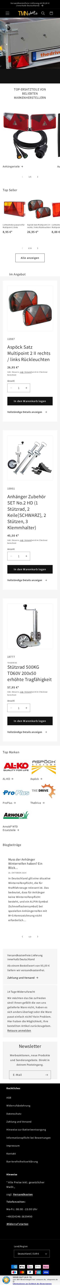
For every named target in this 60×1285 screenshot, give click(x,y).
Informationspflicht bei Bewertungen (28, 1137)
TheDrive (35, 803)
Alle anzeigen (30, 258)
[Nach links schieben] (22, 176)
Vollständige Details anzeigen (25, 412)
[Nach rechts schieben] (37, 176)
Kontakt (11, 1153)
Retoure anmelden (19, 1030)
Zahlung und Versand (21, 977)
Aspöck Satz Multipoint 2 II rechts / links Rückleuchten (39, 226)
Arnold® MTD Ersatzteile (10, 828)
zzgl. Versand (26, 372)
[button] (7, 13)
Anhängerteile (11, 166)
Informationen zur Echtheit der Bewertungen (32, 1284)
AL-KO (6, 779)
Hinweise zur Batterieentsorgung (26, 1129)
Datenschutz (13, 1113)
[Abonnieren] (47, 1075)
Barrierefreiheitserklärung (22, 1161)
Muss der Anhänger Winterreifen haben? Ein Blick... (25, 864)
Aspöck (34, 779)
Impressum (13, 1145)
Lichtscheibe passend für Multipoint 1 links (13, 226)
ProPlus (7, 803)
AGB (8, 1097)
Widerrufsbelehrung (18, 1105)
